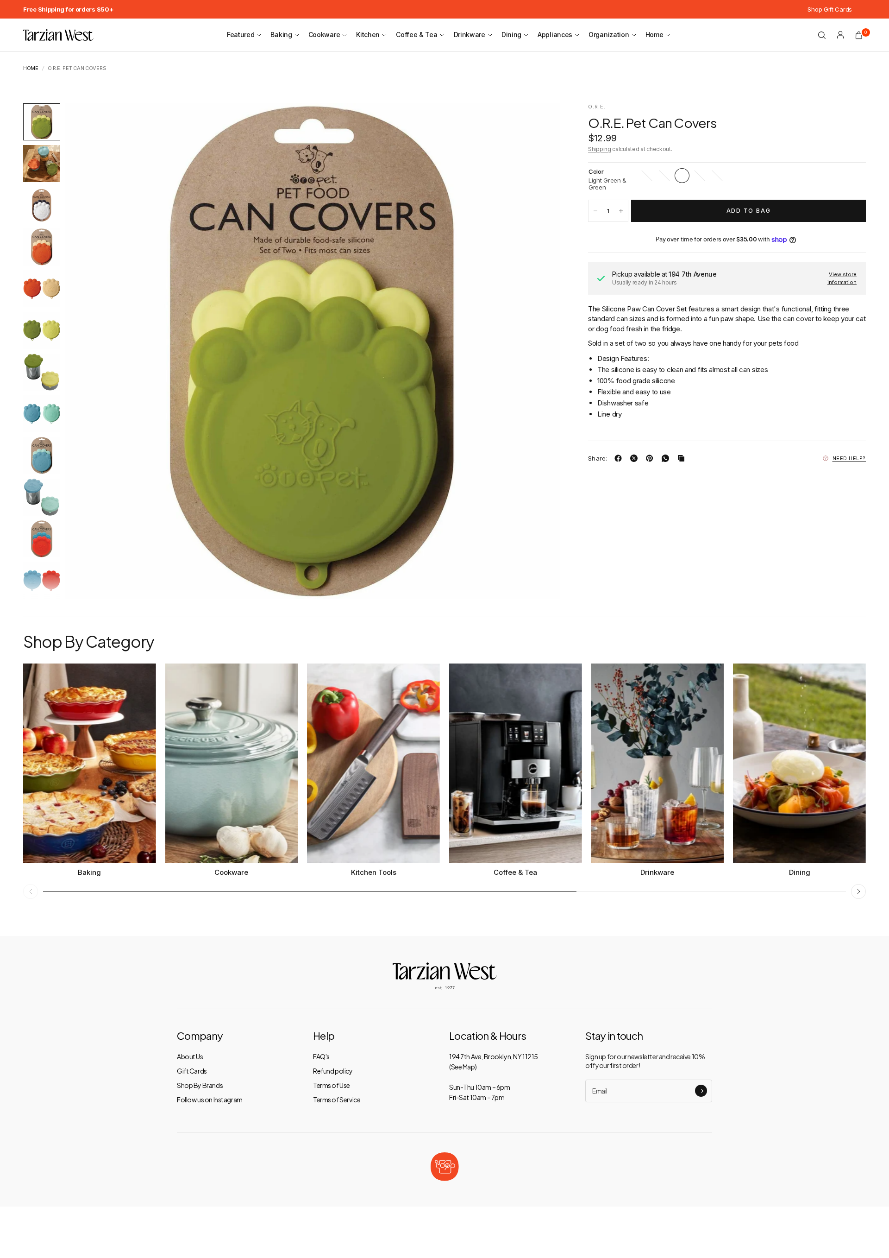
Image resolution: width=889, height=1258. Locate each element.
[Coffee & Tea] (515, 763)
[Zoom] (541, 123)
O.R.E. (597, 106)
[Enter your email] (701, 1091)
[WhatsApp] (667, 458)
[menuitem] (68, 9)
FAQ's (321, 1056)
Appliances (555, 34)
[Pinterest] (651, 458)
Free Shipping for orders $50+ (68, 9)
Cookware (324, 34)
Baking (281, 34)
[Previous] (88, 351)
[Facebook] (620, 458)
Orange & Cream (664, 175)
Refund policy (333, 1071)
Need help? (849, 458)
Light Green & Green (682, 175)
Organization (608, 34)
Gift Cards (192, 1071)
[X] (635, 458)
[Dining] (799, 763)
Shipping (599, 148)
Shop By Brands (200, 1085)
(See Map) (462, 1066)
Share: (597, 458)
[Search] (821, 35)
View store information (842, 278)
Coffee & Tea (416, 34)
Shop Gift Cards (830, 9)
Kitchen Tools (373, 872)
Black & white (646, 175)
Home (654, 34)
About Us (190, 1056)
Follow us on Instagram (210, 1099)
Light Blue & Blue (699, 175)
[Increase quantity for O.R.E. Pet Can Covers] (621, 210)
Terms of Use (331, 1085)
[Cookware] (231, 763)
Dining (511, 34)
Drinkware (469, 34)
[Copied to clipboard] (683, 458)
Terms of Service (336, 1099)
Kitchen (368, 34)
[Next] (536, 351)
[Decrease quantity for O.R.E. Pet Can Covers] (595, 210)
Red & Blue (717, 175)
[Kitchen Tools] (373, 763)
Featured (241, 34)
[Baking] (89, 763)
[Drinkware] (657, 763)
